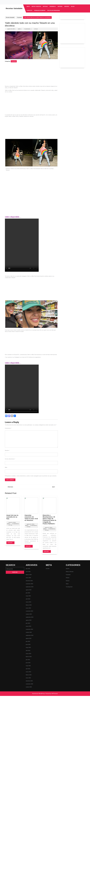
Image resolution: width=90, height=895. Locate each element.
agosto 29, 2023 (11, 28)
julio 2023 (28, 623)
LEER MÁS (10, 543)
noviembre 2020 (29, 683)
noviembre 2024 (29, 583)
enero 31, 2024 (12, 522)
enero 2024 (28, 608)
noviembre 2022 (29, 629)
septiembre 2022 (29, 635)
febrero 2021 (29, 674)
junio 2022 (28, 644)
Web (6, 467)
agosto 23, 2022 (30, 524)
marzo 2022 (28, 653)
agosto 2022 (28, 638)
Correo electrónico (10, 458)
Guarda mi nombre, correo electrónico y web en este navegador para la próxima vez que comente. (31, 475)
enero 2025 (28, 577)
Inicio (28, 6)
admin (19, 28)
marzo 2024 (28, 602)
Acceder (48, 568)
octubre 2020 (29, 687)
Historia (60, 6)
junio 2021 (28, 662)
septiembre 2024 (29, 586)
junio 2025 (28, 571)
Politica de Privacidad (53, 10)
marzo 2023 (28, 626)
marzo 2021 (28, 671)
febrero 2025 (29, 574)
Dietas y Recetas (36, 6)
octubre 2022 (29, 632)
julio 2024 (28, 592)
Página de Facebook (39, 10)
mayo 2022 (28, 647)
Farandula (53, 6)
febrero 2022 (29, 656)
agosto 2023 (28, 620)
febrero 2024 (29, 605)
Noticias (45, 6)
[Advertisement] (31, 75)
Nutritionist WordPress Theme (40, 693)
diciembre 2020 (29, 680)
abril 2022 (28, 650)
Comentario (8, 428)
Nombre (7, 450)
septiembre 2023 (29, 617)
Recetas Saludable (14, 8)
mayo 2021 (28, 665)
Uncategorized (69, 586)
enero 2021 (28, 677)
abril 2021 (28, 668)
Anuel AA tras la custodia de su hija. (12, 516)
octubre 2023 (29, 614)
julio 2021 (28, 659)
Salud (72, 6)
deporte (66, 6)
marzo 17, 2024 (48, 527)
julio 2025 (28, 568)
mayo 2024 (28, 595)
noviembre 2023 (29, 611)
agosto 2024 (28, 589)
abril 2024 (28, 598)
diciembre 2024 (29, 580)
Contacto (29, 10)
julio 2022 (28, 641)
